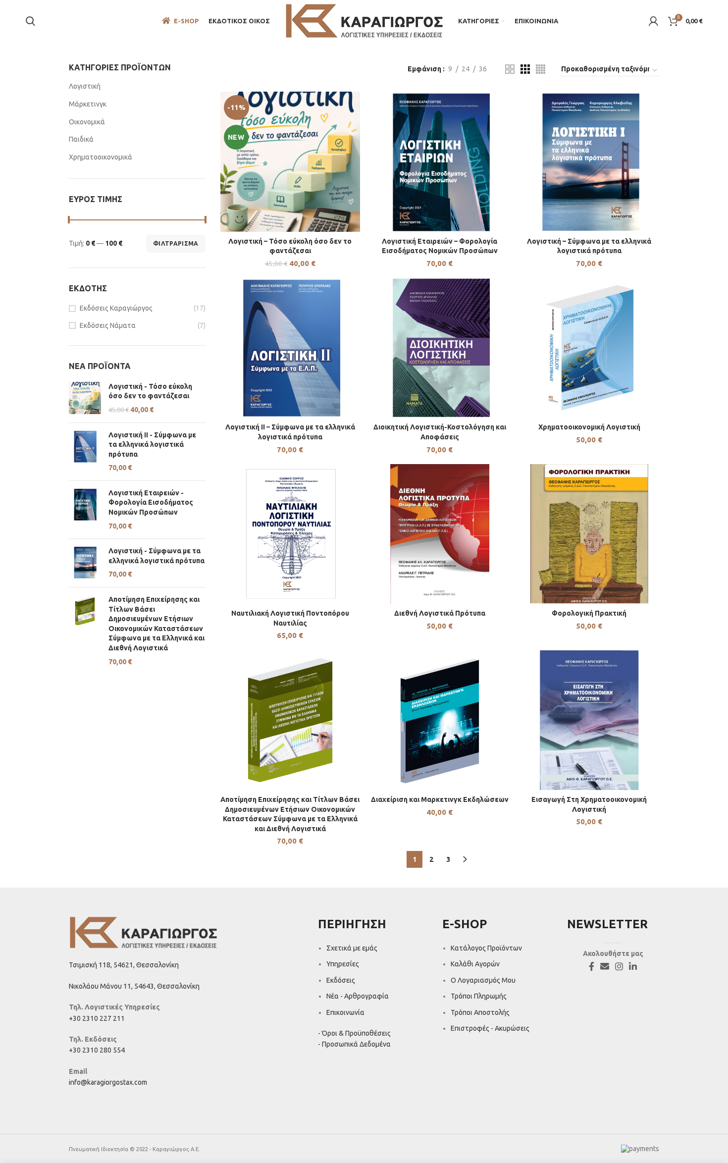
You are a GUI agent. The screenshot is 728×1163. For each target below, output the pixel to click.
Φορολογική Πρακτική (589, 613)
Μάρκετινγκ (87, 104)
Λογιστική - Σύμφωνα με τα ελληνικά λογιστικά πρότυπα (156, 556)
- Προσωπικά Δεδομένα (354, 1044)
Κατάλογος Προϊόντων (486, 948)
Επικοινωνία (345, 1012)
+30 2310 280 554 (97, 1050)
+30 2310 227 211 (97, 1018)
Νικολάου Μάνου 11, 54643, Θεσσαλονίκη (134, 986)
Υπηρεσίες (342, 964)
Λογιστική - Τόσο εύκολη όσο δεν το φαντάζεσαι (150, 391)
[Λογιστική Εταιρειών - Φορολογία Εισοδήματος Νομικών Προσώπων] (85, 509)
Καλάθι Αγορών (475, 964)
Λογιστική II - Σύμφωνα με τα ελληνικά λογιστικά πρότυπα (152, 444)
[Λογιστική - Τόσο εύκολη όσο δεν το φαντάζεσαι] (85, 398)
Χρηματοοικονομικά (100, 157)
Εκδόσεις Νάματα (108, 325)
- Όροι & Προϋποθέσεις (354, 1033)
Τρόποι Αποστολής (480, 1012)
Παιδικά (81, 139)
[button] (290, 170)
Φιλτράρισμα (175, 243)
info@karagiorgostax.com (108, 1082)
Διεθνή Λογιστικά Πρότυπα (439, 613)
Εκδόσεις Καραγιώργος (116, 308)
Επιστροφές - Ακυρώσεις (490, 1028)
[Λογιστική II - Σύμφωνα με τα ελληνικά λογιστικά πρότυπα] (85, 451)
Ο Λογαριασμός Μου (483, 980)
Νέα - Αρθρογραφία (357, 996)
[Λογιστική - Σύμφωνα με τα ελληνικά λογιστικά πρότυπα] (85, 563)
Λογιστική (85, 86)
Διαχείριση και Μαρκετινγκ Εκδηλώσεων (440, 799)
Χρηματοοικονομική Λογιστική (589, 427)
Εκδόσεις (340, 980)
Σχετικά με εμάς (351, 948)
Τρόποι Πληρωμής (479, 996)
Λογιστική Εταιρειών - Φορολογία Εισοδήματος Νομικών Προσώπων (150, 502)
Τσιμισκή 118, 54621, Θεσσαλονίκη (124, 965)
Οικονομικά (87, 122)
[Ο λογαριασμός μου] (653, 21)
